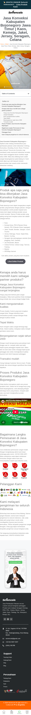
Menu (27, 713)
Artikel (6, 44)
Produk (11, 713)
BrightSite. (21, 705)
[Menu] (27, 711)
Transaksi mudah (8, 122)
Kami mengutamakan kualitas (12, 116)
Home (4, 713)
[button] (28, 93)
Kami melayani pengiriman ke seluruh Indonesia (15, 134)
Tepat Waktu (7, 118)
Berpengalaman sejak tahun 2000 (13, 120)
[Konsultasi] (19, 711)
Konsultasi (19, 713)
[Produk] (11, 711)
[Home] (4, 711)
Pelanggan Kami (6, 132)
